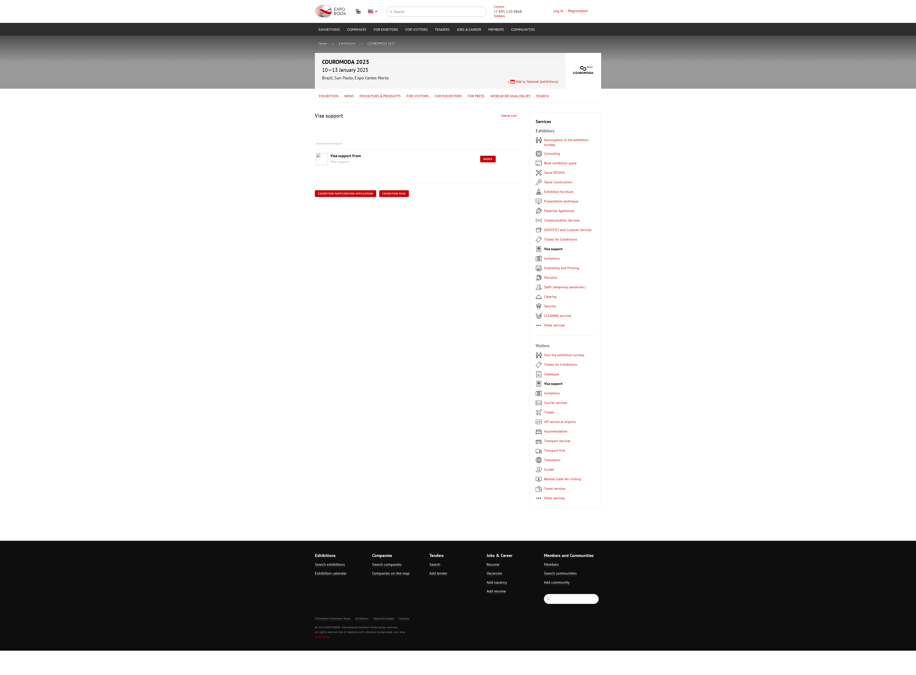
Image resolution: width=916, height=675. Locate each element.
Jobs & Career (469, 29)
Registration (578, 10)
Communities (523, 29)
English (372, 11)
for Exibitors (386, 29)
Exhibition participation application (345, 193)
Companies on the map (391, 573)
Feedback (499, 16)
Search (542, 96)
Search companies (387, 564)
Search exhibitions (330, 564)
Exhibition (328, 96)
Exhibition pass (394, 193)
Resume (493, 564)
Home (322, 43)
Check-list (509, 116)
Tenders (442, 29)
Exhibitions (329, 29)
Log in (558, 10)
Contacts (499, 6)
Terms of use (322, 637)
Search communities (560, 573)
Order (488, 159)
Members (496, 29)
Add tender (438, 573)
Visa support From (345, 155)
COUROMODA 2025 (381, 43)
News (349, 96)
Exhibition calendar (331, 573)
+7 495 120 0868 (508, 11)
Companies (356, 29)
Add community (556, 582)
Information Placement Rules (332, 618)
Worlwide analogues (510, 96)
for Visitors (416, 29)
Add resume (496, 591)
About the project (383, 618)
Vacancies (494, 573)
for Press (476, 96)
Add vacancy (497, 582)
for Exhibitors (448, 96)
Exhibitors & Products (380, 96)
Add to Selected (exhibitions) (537, 81)
